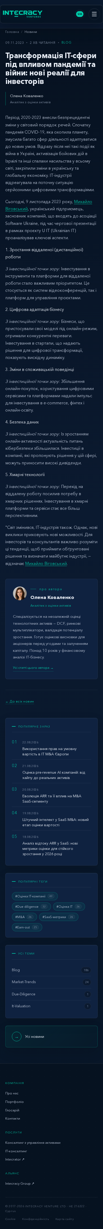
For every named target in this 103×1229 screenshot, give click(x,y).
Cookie (10, 1219)
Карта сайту (64, 1219)
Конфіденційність (35, 1219)
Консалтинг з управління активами (32, 1142)
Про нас (11, 1093)
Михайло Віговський (46, 563)
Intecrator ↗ (15, 1159)
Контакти (12, 1118)
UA (80, 14)
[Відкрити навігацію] (94, 14)
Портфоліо (14, 1101)
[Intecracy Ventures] (23, 14)
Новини (31, 32)
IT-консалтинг (16, 1151)
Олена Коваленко (26, 95)
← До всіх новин (19, 701)
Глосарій (12, 1110)
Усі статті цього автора (33, 667)
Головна (12, 32)
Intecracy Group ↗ (19, 1183)
